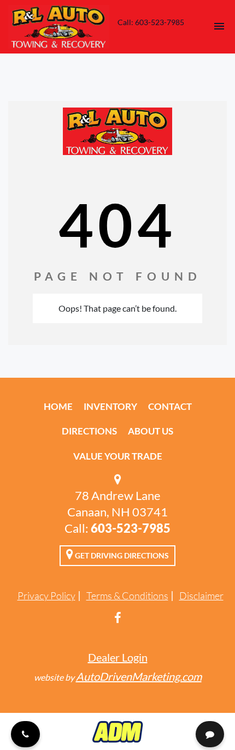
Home (58, 406)
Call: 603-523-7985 (151, 22)
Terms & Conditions (127, 596)
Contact (170, 406)
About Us (150, 431)
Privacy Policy (46, 596)
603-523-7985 (131, 528)
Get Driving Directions (121, 555)
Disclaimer (201, 596)
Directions (89, 431)
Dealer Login (118, 657)
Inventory (110, 406)
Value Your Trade (117, 456)
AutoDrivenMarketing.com (139, 676)
